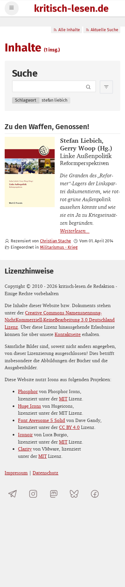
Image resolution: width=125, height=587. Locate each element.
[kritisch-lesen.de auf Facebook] (95, 494)
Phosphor (28, 391)
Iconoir (25, 434)
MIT (63, 398)
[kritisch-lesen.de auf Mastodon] (54, 494)
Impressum (16, 472)
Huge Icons (29, 406)
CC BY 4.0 (69, 427)
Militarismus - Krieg (59, 247)
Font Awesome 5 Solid (41, 420)
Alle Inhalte (69, 30)
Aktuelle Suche (104, 30)
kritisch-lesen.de (71, 9)
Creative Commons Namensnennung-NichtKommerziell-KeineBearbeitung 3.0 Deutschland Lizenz (60, 320)
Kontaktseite (68, 334)
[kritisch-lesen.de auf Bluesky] (74, 494)
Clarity (25, 449)
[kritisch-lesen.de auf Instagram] (33, 494)
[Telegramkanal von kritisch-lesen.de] (12, 494)
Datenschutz (45, 472)
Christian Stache (55, 240)
